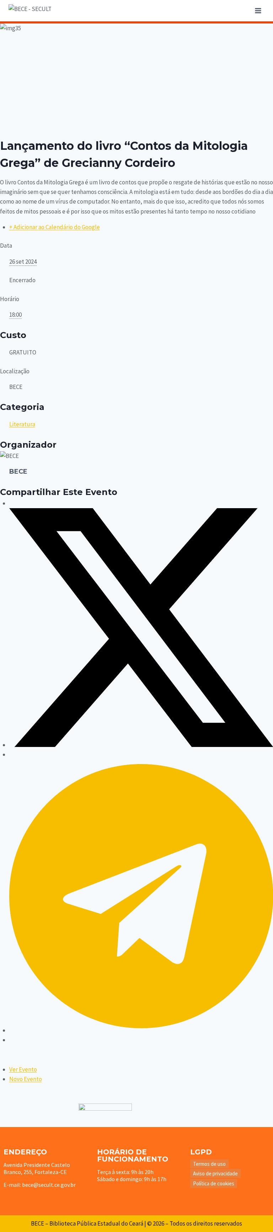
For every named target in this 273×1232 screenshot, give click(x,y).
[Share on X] (141, 745)
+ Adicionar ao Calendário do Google (54, 227)
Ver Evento (23, 1069)
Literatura (22, 424)
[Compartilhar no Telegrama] (141, 1030)
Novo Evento (25, 1079)
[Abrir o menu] (257, 10)
